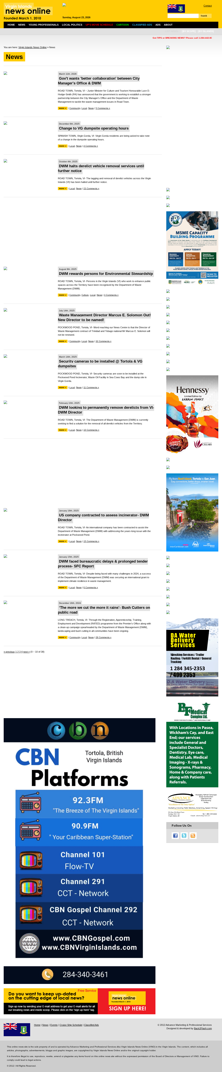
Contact (208, 5)
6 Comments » (90, 587)
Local (84, 108)
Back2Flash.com (203, 1028)
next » (26, 651)
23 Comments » (91, 188)
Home (11, 24)
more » (62, 108)
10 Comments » (91, 430)
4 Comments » (90, 146)
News (21, 24)
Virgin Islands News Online (32, 47)
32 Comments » (103, 341)
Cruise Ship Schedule (71, 1025)
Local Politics (72, 24)
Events (54, 1025)
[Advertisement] (83, 232)
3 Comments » (111, 295)
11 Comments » (91, 387)
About (168, 24)
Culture (85, 295)
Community (74, 108)
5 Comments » (103, 108)
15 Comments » (91, 541)
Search (204, 16)
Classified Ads (91, 1025)
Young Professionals (44, 24)
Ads (157, 24)
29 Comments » (103, 637)
